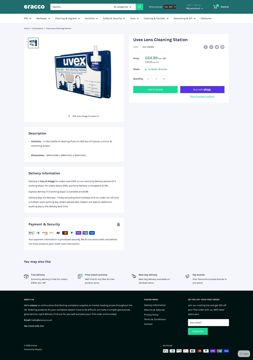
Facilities (90, 18)
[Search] (139, 7)
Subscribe (197, 331)
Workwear (41, 18)
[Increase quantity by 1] (164, 79)
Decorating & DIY (183, 18)
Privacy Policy (151, 314)
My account (193, 8)
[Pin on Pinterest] (211, 47)
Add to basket (155, 89)
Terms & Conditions (155, 319)
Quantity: (138, 78)
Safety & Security (112, 18)
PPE (26, 18)
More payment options (202, 96)
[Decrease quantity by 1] (148, 79)
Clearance (206, 18)
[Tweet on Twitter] (217, 47)
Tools (132, 18)
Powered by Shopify (33, 349)
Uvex (135, 47)
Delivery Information (155, 305)
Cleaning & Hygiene (66, 18)
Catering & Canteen (154, 18)
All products (37, 28)
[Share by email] (222, 47)
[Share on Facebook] (206, 47)
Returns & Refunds (154, 309)
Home (26, 28)
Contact (148, 324)
